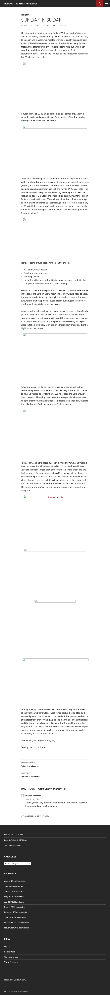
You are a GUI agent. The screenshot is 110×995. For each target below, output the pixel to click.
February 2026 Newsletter (16, 912)
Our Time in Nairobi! (30, 775)
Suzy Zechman (44, 25)
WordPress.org (11, 962)
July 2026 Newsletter (13, 886)
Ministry (25, 15)
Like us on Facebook (13, 835)
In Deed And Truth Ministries (20, 3)
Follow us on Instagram (15, 840)
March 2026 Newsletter (14, 907)
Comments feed (11, 957)
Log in (7, 946)
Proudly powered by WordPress (16, 991)
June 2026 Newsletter (14, 891)
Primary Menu (106, 3)
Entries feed (9, 951)
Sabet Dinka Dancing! (30, 764)
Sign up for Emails (12, 845)
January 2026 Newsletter (15, 917)
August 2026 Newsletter (15, 881)
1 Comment (61, 25)
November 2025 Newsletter (16, 927)
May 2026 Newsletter (13, 896)
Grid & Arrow (20, 979)
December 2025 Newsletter (16, 922)
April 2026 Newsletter (14, 902)
